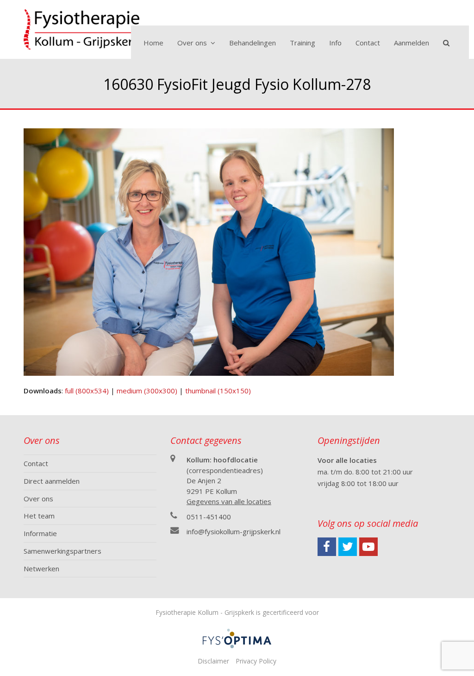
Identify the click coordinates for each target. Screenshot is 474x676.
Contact (36, 463)
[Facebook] (327, 546)
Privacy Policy (256, 661)
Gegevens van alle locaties (229, 501)
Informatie (40, 533)
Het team (39, 515)
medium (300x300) (147, 390)
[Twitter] (347, 546)
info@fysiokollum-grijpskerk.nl (234, 531)
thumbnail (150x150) (218, 390)
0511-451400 (209, 516)
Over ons (38, 498)
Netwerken (41, 568)
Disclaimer (213, 661)
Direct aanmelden (52, 481)
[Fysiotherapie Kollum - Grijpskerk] (81, 28)
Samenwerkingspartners (62, 551)
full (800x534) (87, 390)
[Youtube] (368, 546)
